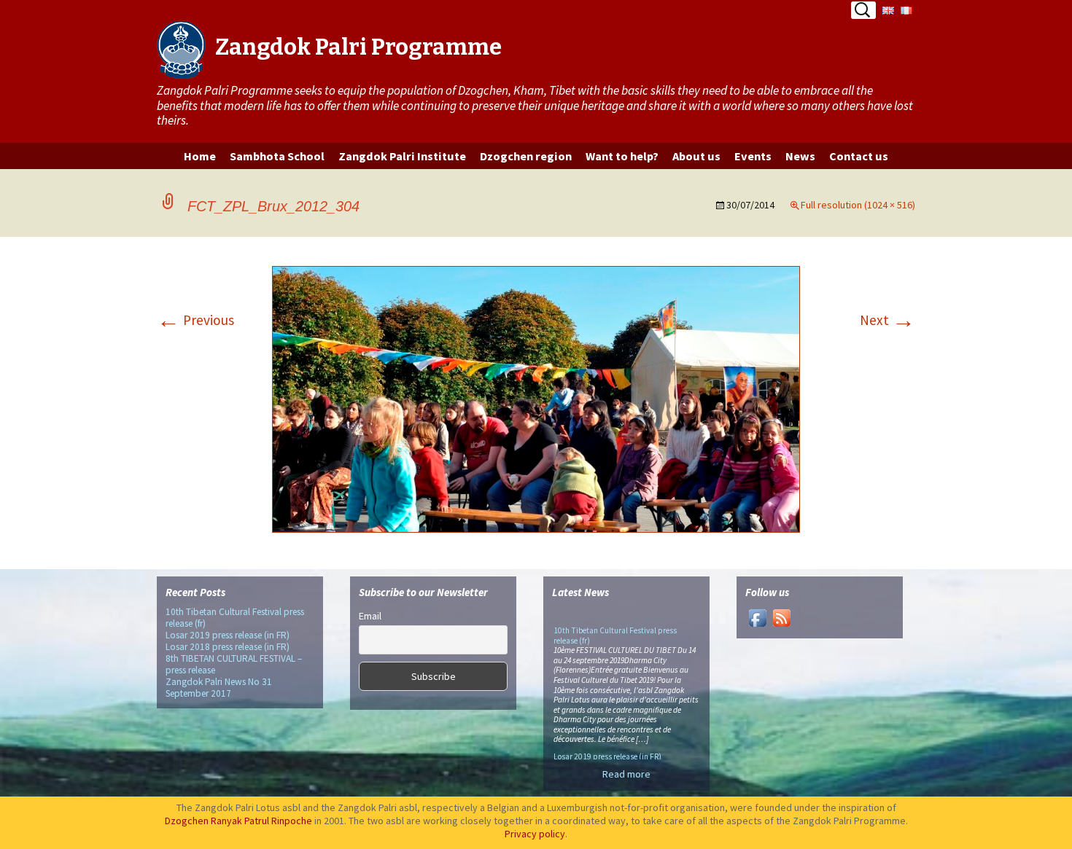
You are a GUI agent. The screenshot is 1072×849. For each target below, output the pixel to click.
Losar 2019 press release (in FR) (228, 635)
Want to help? (622, 156)
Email (370, 615)
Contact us (858, 156)
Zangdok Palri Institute (402, 156)
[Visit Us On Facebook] (757, 617)
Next (887, 320)
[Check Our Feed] (781, 617)
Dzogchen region (526, 156)
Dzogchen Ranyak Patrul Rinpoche (238, 820)
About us (696, 156)
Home (200, 156)
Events (753, 156)
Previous (195, 320)
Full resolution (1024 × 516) (858, 204)
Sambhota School (277, 156)
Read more (626, 773)
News (800, 156)
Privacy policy (535, 833)
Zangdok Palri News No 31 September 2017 (219, 688)
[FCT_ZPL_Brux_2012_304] (536, 401)
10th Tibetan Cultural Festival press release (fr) (235, 618)
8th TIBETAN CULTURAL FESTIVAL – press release (234, 664)
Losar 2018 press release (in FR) (228, 647)
